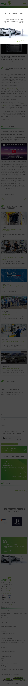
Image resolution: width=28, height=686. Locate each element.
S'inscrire (18, 41)
